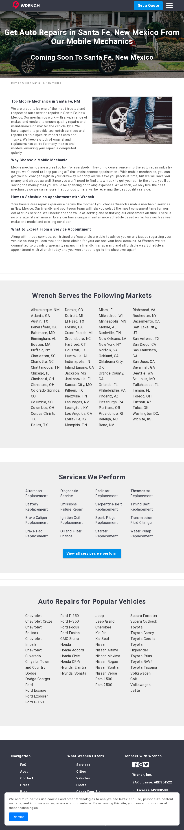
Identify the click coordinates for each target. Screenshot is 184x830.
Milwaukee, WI (111, 316)
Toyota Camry (142, 633)
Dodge (31, 673)
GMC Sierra (69, 639)
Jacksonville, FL (78, 379)
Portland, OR (109, 408)
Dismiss (18, 817)
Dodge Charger (37, 679)
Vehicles (83, 778)
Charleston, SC (43, 356)
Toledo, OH (142, 396)
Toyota (136, 627)
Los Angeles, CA (78, 413)
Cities (25, 82)
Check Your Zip (88, 792)
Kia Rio (101, 633)
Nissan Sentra (107, 667)
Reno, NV (106, 425)
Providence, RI (111, 413)
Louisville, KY (76, 419)
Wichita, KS (142, 419)
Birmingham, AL (43, 338)
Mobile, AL (107, 327)
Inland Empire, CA (79, 367)
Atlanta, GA (40, 316)
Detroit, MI (74, 316)
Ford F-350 (69, 621)
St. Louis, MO (144, 379)
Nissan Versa (106, 673)
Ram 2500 (103, 685)
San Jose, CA (144, 361)
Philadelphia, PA (112, 390)
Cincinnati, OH (42, 379)
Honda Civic (70, 656)
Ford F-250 (69, 616)
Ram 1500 (103, 679)
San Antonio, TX (146, 338)
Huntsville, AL (76, 356)
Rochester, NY (145, 316)
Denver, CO (74, 310)
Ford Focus (69, 627)
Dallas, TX (39, 425)
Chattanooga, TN (45, 367)
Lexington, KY (76, 408)
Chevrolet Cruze (39, 621)
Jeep (99, 616)
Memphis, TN (76, 425)
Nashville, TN (110, 333)
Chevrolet (33, 616)
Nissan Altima (106, 650)
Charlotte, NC (42, 361)
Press (25, 785)
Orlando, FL (108, 385)
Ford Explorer (36, 696)
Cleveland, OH (43, 385)
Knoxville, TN (76, 396)
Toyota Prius (141, 656)
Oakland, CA (109, 356)
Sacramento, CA (146, 321)
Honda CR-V (70, 662)
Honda (65, 644)
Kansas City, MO (78, 385)
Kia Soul (102, 639)
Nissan (100, 644)
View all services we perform (91, 553)
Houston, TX (75, 350)
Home (15, 82)
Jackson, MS (75, 373)
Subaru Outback (143, 621)
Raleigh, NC (108, 419)
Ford (29, 685)
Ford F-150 (34, 702)
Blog (24, 792)
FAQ (23, 765)
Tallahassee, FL (146, 385)
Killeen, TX (74, 390)
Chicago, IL (40, 373)
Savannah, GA (144, 367)
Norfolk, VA (108, 350)
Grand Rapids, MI (79, 333)
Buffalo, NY (40, 350)
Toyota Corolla (142, 639)
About (25, 771)
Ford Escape (35, 690)
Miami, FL (107, 310)
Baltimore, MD (43, 333)
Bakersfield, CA (44, 327)
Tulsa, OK (141, 408)
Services (83, 765)
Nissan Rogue (106, 662)
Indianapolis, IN (77, 361)
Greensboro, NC (78, 338)
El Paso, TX (74, 321)
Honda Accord (72, 650)
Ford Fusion (70, 633)
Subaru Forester (144, 616)
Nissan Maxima (107, 656)
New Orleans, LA (112, 338)
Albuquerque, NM (45, 310)
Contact (26, 778)
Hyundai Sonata (73, 673)
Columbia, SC (42, 402)
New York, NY (110, 344)
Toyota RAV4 (141, 662)
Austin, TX (39, 321)
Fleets (81, 785)
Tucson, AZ (142, 402)
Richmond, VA (144, 310)
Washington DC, (146, 413)
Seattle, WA (143, 373)
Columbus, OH (42, 408)
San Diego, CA (144, 344)
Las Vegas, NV (77, 402)
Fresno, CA (74, 327)
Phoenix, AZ (109, 396)
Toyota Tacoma (143, 667)
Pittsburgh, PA (111, 402)
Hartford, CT (75, 344)
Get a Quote (148, 5)
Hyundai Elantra (73, 667)
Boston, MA (40, 344)
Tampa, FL (141, 390)
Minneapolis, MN (112, 321)
